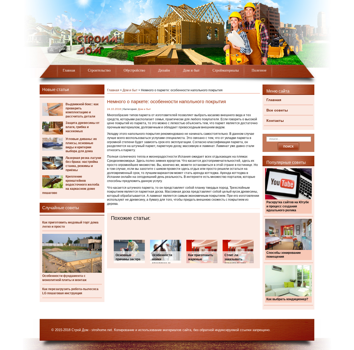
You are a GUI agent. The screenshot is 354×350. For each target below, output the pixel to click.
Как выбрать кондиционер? (287, 299)
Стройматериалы (226, 70)
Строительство (99, 70)
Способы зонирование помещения (283, 255)
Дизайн (164, 70)
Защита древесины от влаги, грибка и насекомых (83, 127)
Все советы (277, 110)
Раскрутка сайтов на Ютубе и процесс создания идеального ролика (287, 206)
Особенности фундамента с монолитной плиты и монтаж (64, 278)
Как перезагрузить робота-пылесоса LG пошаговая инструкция (70, 291)
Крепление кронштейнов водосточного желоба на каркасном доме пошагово (70, 184)
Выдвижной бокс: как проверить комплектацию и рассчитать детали (82, 110)
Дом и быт (191, 70)
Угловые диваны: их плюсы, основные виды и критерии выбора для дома (81, 145)
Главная (69, 70)
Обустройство (134, 70)
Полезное (259, 70)
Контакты (275, 120)
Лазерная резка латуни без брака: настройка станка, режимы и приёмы (83, 164)
